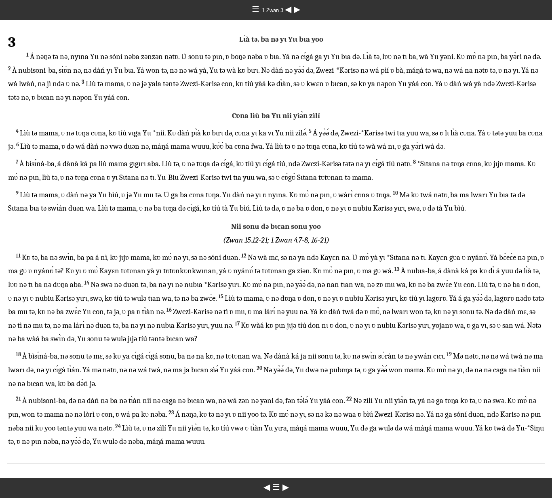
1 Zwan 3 (273, 10)
